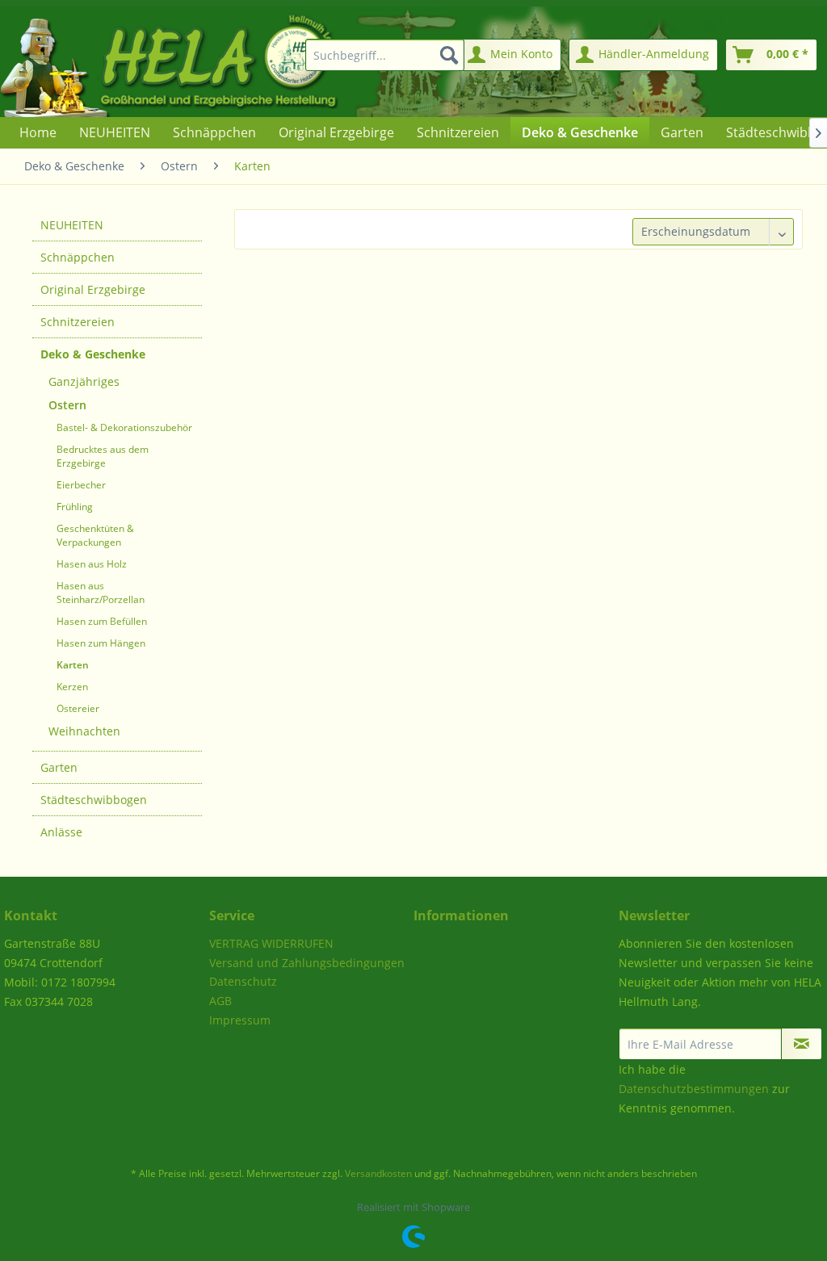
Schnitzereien (77, 321)
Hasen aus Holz (92, 564)
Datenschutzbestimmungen (694, 1088)
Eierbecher (81, 485)
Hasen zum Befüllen (102, 621)
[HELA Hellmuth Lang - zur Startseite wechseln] (202, 61)
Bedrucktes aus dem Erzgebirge (103, 456)
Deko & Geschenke (92, 354)
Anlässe (61, 832)
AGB (220, 1000)
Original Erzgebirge (92, 289)
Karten (73, 665)
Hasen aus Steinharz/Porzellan (101, 592)
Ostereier (78, 708)
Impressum (240, 1020)
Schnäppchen (77, 257)
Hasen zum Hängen (101, 643)
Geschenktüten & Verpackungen (95, 535)
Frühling (75, 506)
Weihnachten (84, 731)
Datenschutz (243, 981)
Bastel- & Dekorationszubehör (124, 427)
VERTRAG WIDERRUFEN (271, 943)
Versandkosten (378, 1173)
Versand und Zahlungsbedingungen (307, 962)
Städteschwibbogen (93, 799)
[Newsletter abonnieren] (801, 1044)
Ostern (67, 405)
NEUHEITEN (71, 225)
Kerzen (72, 686)
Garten (59, 767)
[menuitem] (381, 55)
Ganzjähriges (84, 381)
